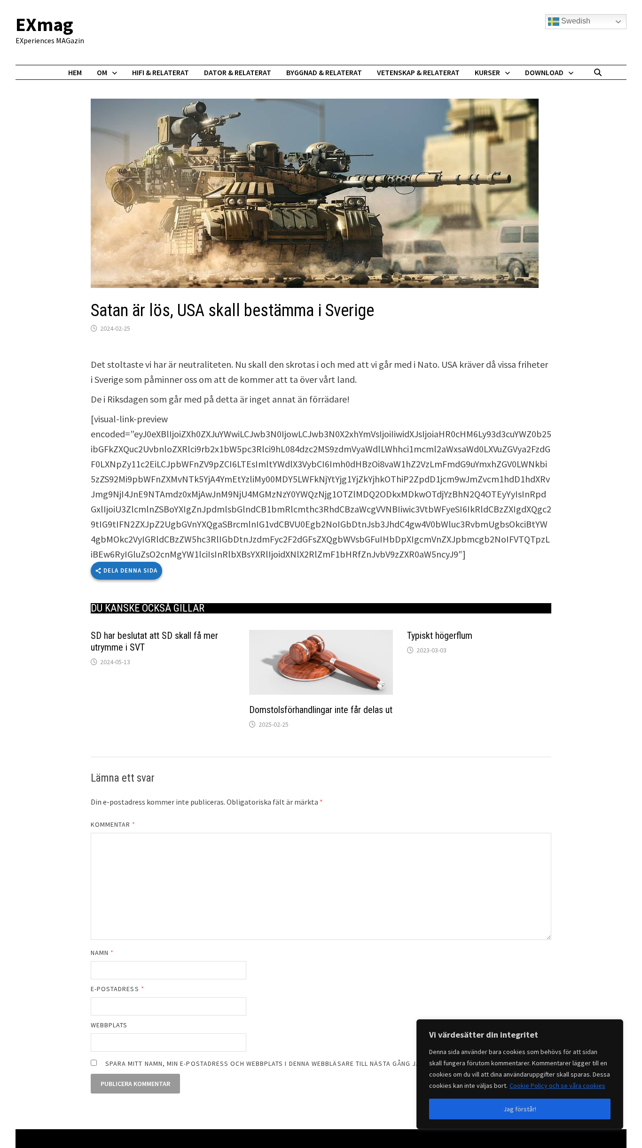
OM (102, 72)
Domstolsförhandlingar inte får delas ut (320, 709)
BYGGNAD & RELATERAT (324, 72)
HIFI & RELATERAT (160, 72)
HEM (75, 72)
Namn (102, 952)
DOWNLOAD (544, 72)
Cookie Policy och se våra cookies (557, 1085)
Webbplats (109, 1025)
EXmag (44, 24)
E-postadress (117, 989)
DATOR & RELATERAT (237, 72)
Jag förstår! (519, 1109)
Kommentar (113, 824)
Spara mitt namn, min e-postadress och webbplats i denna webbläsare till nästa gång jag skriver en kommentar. (306, 1063)
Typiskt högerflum (439, 635)
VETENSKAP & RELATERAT (418, 72)
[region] (519, 1074)
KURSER (487, 72)
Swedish (574, 21)
